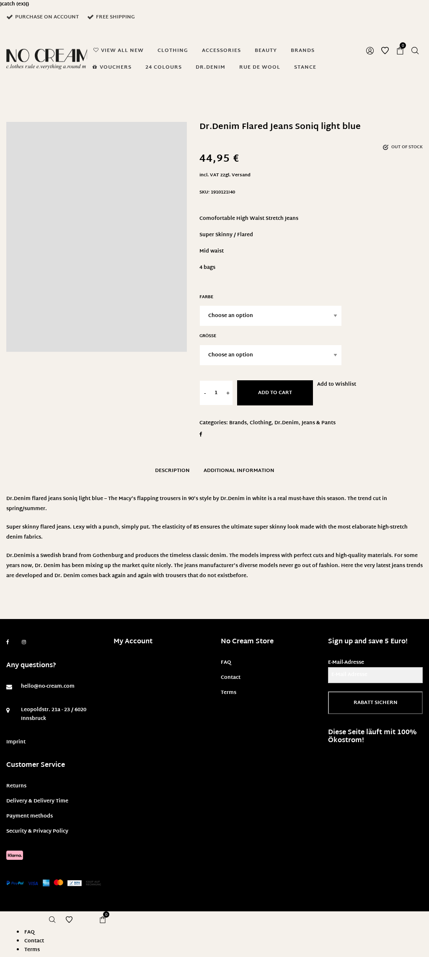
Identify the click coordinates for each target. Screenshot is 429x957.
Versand (241, 175)
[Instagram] (24, 642)
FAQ (226, 662)
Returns (16, 786)
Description (172, 470)
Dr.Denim (286, 423)
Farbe (206, 297)
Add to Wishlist (336, 384)
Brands (238, 423)
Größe (207, 336)
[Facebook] (7, 642)
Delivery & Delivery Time (37, 801)
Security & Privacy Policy (37, 831)
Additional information (239, 470)
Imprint (16, 742)
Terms (228, 692)
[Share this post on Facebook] (200, 434)
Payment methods (29, 816)
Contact (230, 677)
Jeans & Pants (319, 423)
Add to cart (275, 392)
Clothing (260, 423)
